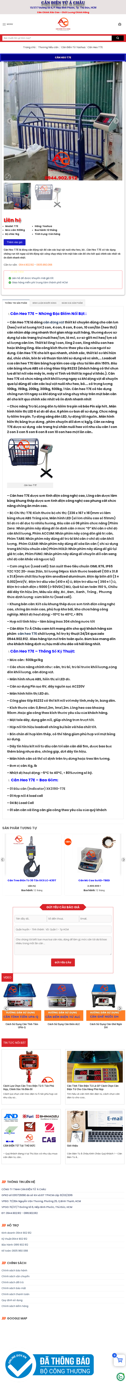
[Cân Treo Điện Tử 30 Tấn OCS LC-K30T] (31, 855)
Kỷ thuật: (7, 1239)
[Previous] (10, 121)
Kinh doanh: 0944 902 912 (16, 1233)
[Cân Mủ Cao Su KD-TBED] (94, 855)
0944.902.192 (26, 265)
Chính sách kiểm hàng (15, 1306)
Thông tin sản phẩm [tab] (16, 303)
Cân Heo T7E (22, 313)
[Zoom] (8, 177)
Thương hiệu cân (48, 47)
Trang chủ (29, 47)
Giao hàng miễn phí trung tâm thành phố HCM (40, 282)
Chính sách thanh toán (15, 1294)
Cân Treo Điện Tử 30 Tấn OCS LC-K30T (32, 880)
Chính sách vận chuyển (16, 1276)
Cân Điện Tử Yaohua (73, 47)
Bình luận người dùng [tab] (44, 303)
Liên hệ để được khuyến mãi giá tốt (33, 278)
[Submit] (118, 38)
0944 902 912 (19, 1239)
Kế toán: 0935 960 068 (15, 1250)
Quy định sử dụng (12, 1300)
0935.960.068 (44, 265)
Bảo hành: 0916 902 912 (15, 1244)
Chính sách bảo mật (14, 1288)
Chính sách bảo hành (14, 1270)
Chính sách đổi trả (13, 1282)
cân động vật (53, 322)
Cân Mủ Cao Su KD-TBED (94, 880)
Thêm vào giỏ (14, 242)
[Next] (116, 121)
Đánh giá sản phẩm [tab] (72, 303)
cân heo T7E (28, 633)
